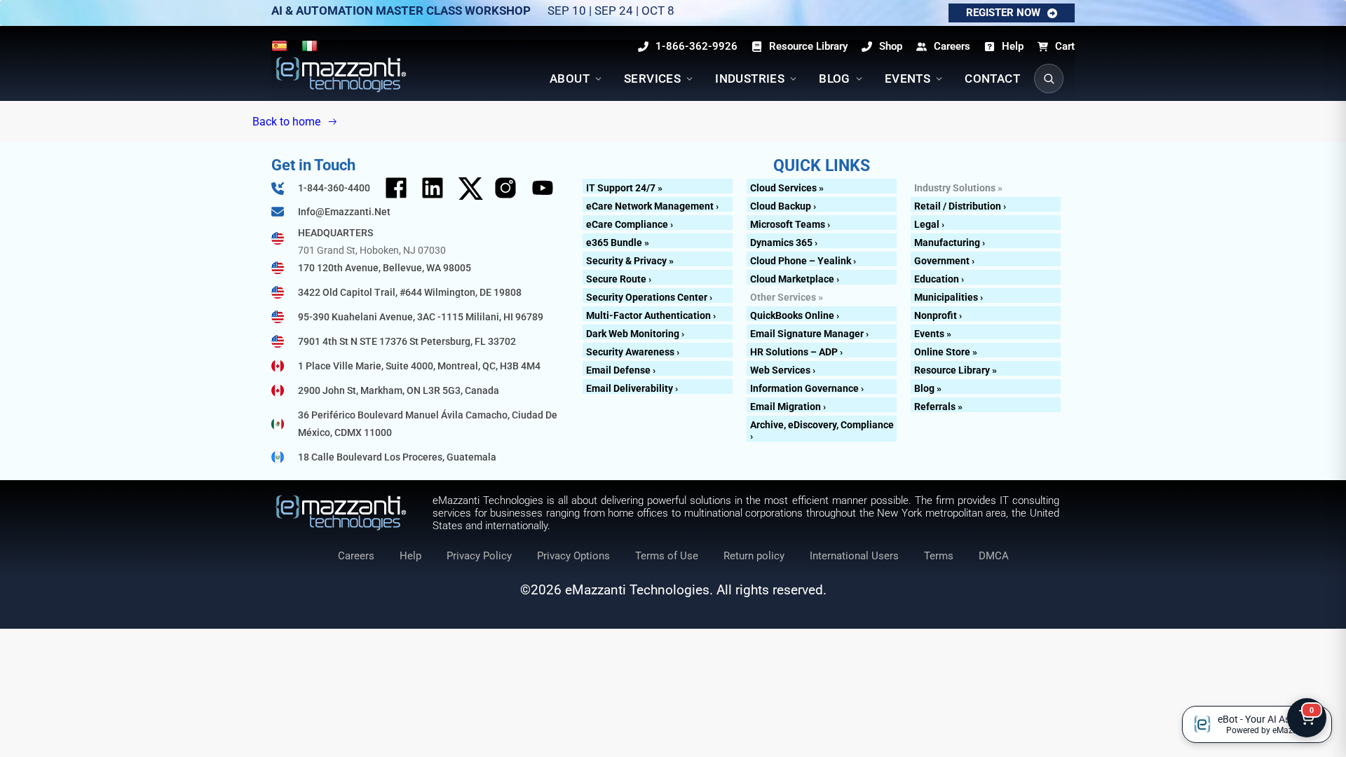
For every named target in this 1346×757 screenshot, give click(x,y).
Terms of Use (666, 556)
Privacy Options (573, 556)
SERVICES (652, 78)
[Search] (1048, 78)
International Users (854, 556)
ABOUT (570, 78)
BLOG (834, 78)
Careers (356, 556)
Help (410, 556)
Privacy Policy (479, 556)
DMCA (994, 556)
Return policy (753, 556)
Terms (938, 556)
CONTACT (992, 78)
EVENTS (907, 78)
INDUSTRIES (749, 78)
